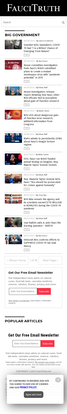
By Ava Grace (42, 61)
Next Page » (50, 260)
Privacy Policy (28, 387)
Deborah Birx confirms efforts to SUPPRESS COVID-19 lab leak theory (42, 242)
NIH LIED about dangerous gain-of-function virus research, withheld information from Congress (41, 120)
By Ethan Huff (41, 87)
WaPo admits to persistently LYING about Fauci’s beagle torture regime (43, 141)
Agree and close (33, 394)
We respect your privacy (45, 362)
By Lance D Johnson (44, 41)
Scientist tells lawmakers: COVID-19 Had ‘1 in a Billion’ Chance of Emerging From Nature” (42, 48)
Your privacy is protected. (19, 301)
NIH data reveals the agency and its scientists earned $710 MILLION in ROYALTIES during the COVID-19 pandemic (43, 204)
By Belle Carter (43, 111)
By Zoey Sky (41, 195)
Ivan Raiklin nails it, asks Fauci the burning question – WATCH (42, 224)
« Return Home (16, 260)
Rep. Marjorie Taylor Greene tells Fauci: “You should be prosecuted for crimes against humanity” (42, 182)
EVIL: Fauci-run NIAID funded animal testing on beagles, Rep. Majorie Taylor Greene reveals (41, 161)
